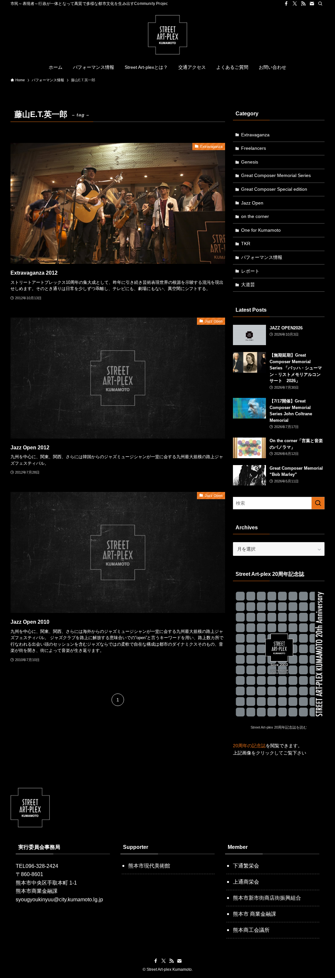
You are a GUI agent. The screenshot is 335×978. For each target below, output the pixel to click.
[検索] (320, 3)
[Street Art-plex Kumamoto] (167, 34)
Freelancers (253, 148)
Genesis (249, 162)
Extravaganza (255, 134)
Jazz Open (252, 202)
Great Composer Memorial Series (276, 175)
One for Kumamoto (261, 230)
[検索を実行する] (318, 503)
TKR (245, 243)
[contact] (312, 3)
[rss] (303, 3)
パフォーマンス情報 (261, 257)
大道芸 (248, 284)
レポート (250, 271)
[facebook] (286, 3)
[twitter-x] (295, 3)
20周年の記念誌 (249, 745)
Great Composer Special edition (274, 189)
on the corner (255, 216)
